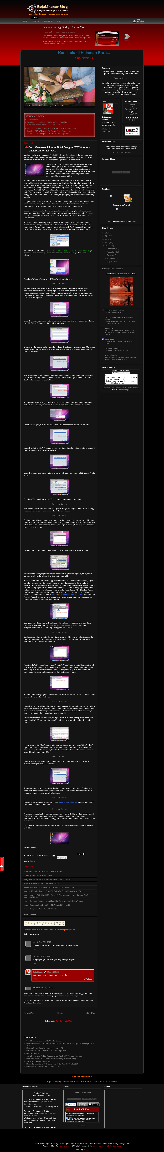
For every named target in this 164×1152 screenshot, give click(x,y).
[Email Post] (53, 855)
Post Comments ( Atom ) (65, 1021)
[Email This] (58, 857)
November (111, 252)
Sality (65, 128)
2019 (107, 233)
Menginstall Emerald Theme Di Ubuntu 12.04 (43, 1067)
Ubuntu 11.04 (54, 155)
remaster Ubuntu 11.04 (38, 590)
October (110, 255)
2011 (107, 246)
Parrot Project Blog (112, 348)
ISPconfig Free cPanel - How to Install (38, 876)
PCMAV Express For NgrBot (45, 134)
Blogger (86, 1149)
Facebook (132, 107)
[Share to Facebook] (65, 857)
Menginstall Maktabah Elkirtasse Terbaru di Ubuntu (43, 872)
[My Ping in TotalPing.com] (82, 1106)
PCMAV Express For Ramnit (45, 131)
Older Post (90, 1013)
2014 (107, 236)
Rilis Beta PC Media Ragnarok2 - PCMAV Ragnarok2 (46, 1051)
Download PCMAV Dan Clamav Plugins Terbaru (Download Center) (51, 1059)
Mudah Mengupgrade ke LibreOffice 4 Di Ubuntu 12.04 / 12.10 (47, 905)
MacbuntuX (34, 183)
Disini (66, 122)
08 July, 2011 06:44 (48, 988)
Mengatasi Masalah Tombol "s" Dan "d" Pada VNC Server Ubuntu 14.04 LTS (52, 891)
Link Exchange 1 (133, 388)
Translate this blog (121, 78)
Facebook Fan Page (132, 109)
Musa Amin (109, 339)
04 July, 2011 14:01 (44, 956)
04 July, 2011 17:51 (54, 972)
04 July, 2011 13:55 (44, 942)
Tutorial (32, 861)
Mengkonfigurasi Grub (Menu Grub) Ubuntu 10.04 (44, 1048)
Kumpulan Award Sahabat (121, 152)
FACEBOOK (132, 114)
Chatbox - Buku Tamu (82, 1092)
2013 (107, 239)
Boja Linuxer (38, 972)
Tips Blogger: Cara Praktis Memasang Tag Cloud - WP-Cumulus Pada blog (54, 1056)
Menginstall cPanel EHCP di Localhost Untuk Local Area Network (48, 880)
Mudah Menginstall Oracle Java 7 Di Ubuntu (40, 909)
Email (134, 221)
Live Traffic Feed (82, 1109)
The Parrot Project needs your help (117, 350)
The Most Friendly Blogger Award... (39, 1061)
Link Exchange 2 (32, 1053)
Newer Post (29, 1013)
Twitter (132, 105)
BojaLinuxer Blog (54, 6)
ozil (34, 942)
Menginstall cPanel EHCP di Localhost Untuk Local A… (48, 104)
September (111, 258)
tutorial (54, 169)
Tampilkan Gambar (59, 284)
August (110, 262)
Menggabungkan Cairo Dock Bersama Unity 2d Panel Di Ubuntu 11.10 (52, 1064)
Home (60, 1013)
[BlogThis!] (60, 857)
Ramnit (56, 128)
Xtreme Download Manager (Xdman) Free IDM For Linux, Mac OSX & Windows (53, 901)
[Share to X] (63, 857)
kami (79, 825)
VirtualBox (31, 821)
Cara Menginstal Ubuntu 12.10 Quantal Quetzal (43, 1041)
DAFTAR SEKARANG (108, 1082)
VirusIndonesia (111, 355)
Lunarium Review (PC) (113, 312)
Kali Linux (109, 328)
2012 (107, 243)
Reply (35, 949)
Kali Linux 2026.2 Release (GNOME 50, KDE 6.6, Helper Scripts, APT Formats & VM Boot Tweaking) (120, 332)
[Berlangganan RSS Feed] (116, 198)
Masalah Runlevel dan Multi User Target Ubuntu (41, 883)
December (111, 249)
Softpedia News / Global (114, 310)
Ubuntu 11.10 (70, 188)
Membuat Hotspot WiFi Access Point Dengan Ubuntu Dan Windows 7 (49, 887)
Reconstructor (71, 155)
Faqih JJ (132, 120)
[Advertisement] (62, 1028)
